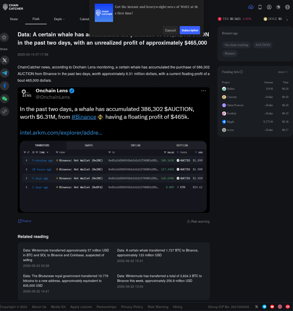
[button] (287, 7)
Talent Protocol (235, 105)
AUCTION (262, 45)
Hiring (177, 306)
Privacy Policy (132, 306)
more (281, 72)
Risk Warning (158, 306)
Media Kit (58, 306)
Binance (230, 53)
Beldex (231, 88)
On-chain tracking (236, 45)
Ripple (230, 121)
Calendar (85, 19)
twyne (230, 130)
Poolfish (231, 113)
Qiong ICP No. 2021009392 (228, 306)
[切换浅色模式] (278, 7)
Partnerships (107, 306)
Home (14, 19)
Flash (36, 19)
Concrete (232, 97)
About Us (39, 306)
